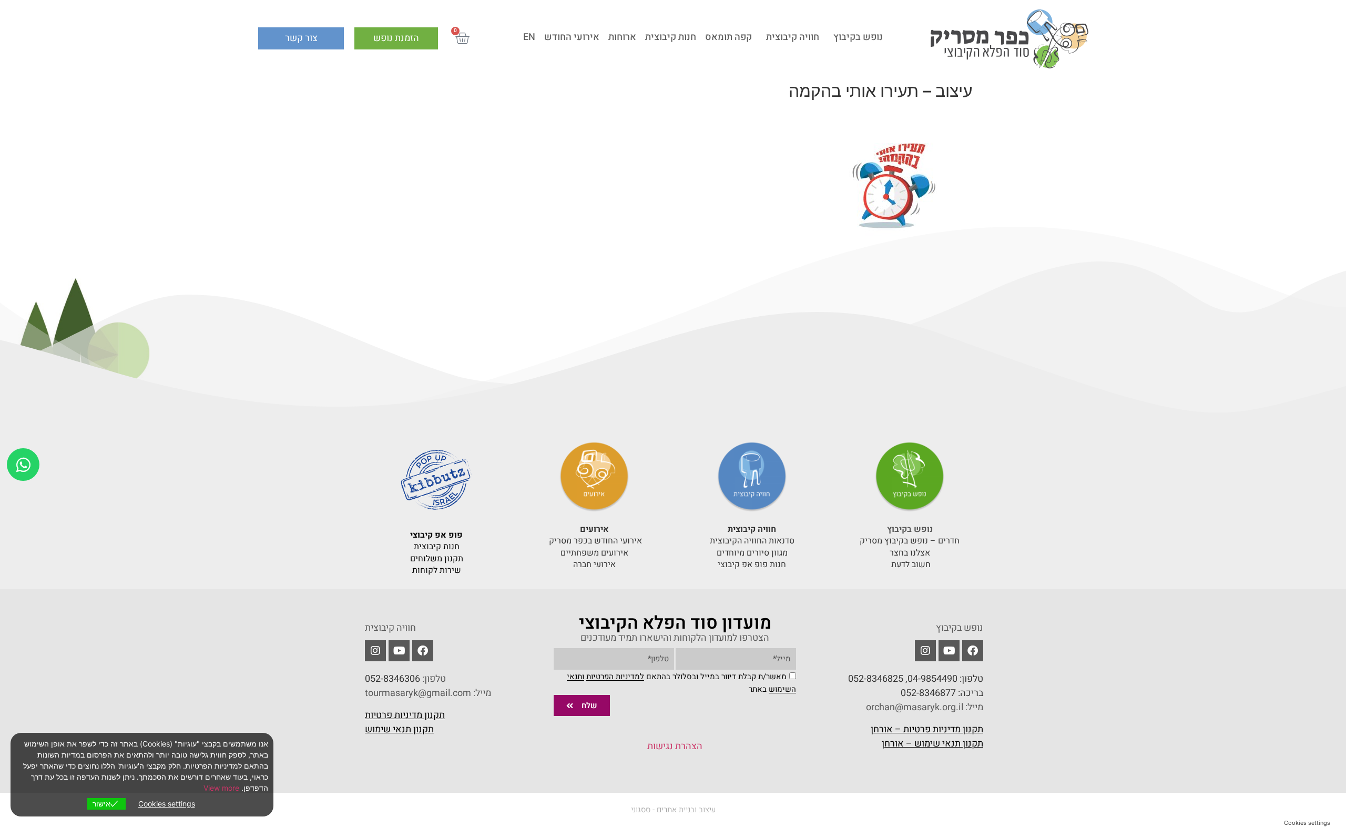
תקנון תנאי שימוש (399, 729)
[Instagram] (375, 650)
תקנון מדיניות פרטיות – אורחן (927, 729)
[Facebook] (972, 650)
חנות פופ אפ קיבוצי (752, 564)
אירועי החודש (571, 37)
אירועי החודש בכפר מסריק (594, 540)
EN (529, 37)
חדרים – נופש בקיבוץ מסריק (910, 540)
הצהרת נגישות (674, 746)
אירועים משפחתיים (594, 553)
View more (221, 787)
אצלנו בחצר (910, 553)
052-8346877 (928, 693)
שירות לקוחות (436, 570)
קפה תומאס (728, 37)
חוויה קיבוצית (792, 37)
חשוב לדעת (910, 564)
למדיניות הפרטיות (615, 677)
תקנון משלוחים (436, 558)
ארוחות (622, 37)
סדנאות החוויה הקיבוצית (752, 540)
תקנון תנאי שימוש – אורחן (932, 744)
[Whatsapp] (23, 464)
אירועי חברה (594, 564)
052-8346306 (392, 679)
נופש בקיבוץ (858, 37)
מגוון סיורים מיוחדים (752, 553)
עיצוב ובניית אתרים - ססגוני (673, 809)
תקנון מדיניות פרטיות (405, 715)
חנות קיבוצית (670, 37)
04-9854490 (932, 679)
